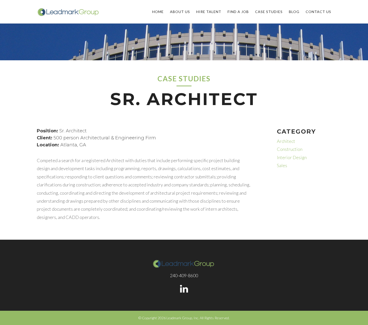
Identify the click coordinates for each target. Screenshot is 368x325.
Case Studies (269, 12)
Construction (289, 149)
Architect (286, 141)
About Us (180, 12)
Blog (294, 12)
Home (158, 12)
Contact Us (318, 12)
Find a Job (238, 12)
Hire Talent (208, 12)
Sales (282, 165)
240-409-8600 (184, 275)
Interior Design (292, 157)
